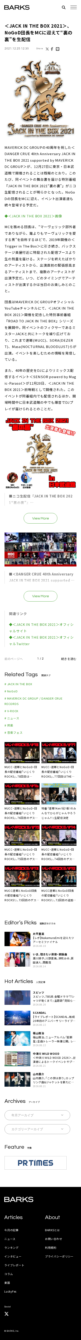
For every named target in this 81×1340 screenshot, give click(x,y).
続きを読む (68, 659)
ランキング (11, 1247)
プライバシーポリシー (59, 1256)
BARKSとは (52, 1230)
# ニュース (11, 718)
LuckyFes (10, 1291)
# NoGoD (11, 691)
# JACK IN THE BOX (18, 684)
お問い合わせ (53, 1239)
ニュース (10, 1239)
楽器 (7, 1282)
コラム (8, 1274)
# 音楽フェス (13, 732)
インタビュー (12, 1256)
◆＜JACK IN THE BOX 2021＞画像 (33, 216)
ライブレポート (14, 1265)
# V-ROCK (11, 711)
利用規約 (50, 1247)
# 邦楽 (8, 725)
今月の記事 (11, 1230)
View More (40, 518)
